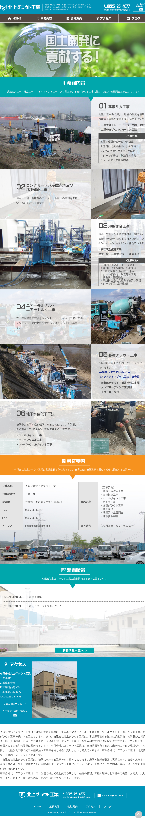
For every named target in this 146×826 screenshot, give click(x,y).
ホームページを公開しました (45, 606)
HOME (37, 806)
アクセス (91, 806)
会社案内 (72, 806)
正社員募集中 (36, 597)
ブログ (107, 806)
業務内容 (54, 806)
